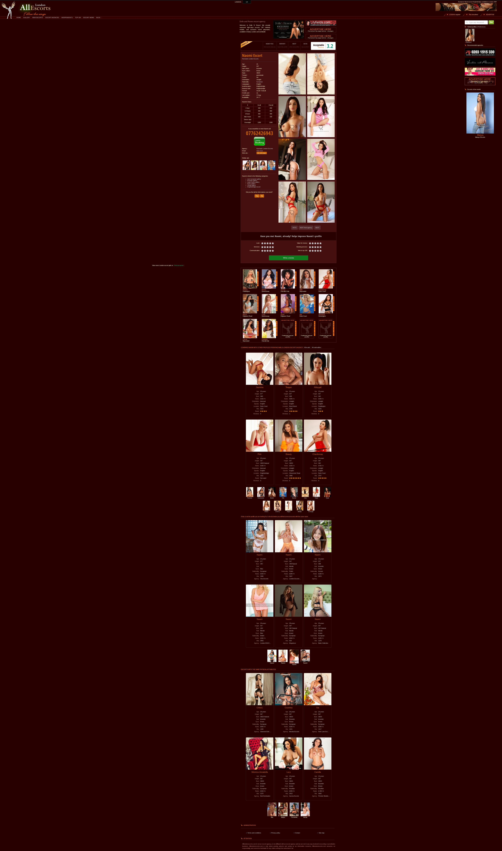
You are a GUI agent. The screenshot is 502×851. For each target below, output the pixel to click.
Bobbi (272, 498)
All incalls (307, 347)
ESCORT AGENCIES (52, 17)
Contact (297, 833)
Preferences (482, 27)
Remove (469, 42)
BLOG (98, 17)
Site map (321, 833)
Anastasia (261, 498)
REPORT (282, 45)
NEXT (294, 45)
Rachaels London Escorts (250, 59)
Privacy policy (275, 833)
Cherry (277, 511)
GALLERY (26, 17)
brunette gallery (252, 180)
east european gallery (254, 179)
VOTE (305, 45)
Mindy (300, 511)
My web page (261, 153)
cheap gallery (251, 185)
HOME (18, 17)
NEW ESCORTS (37, 17)
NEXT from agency (306, 227)
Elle (283, 498)
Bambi (294, 498)
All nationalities (316, 347)
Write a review (288, 258)
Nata (316, 498)
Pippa (288, 511)
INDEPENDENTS (67, 17)
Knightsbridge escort (253, 187)
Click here (259, 151)
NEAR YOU (269, 45)
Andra (266, 511)
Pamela (249, 498)
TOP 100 (78, 17)
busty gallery (251, 183)
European (259, 82)
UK (247, 2)
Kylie (327, 498)
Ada (305, 498)
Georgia (310, 511)
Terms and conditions (254, 833)
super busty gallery (253, 182)
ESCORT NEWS (88, 17)
